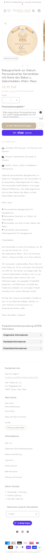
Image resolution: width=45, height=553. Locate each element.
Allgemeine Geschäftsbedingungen (19, 448)
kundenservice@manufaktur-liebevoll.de (21, 377)
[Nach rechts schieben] (28, 66)
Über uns (8, 443)
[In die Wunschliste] (40, 126)
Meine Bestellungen (12, 406)
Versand (12, 91)
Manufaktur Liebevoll (18, 552)
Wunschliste (9, 411)
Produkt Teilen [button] (9, 141)
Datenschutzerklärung (13, 454)
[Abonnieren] (36, 514)
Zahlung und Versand (13, 477)
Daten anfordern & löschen (15, 417)
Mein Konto (9, 403)
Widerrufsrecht (11, 466)
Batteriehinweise (11, 471)
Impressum (9, 460)
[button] (5, 11)
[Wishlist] (9, 11)
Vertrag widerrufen (15, 427)
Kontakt (7, 422)
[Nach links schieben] (17, 66)
